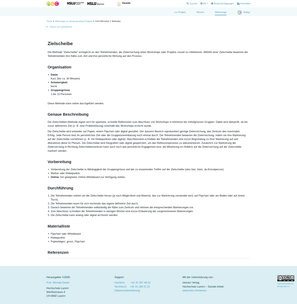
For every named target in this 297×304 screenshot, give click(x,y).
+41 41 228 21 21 (140, 286)
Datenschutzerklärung (127, 290)
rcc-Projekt (180, 12)
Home (49, 21)
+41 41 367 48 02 (140, 282)
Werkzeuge (220, 12)
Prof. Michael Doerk (57, 282)
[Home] (53, 3)
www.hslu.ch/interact (195, 290)
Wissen (200, 12)
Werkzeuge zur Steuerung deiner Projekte (73, 21)
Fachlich (119, 282)
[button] (192, 4)
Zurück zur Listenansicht (60, 27)
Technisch (120, 286)
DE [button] (204, 3)
